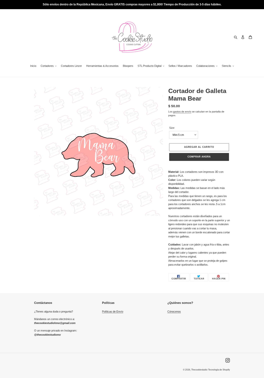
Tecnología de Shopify (219, 369)
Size (171, 127)
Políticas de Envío (112, 311)
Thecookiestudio (199, 369)
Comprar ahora (199, 156)
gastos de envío (182, 111)
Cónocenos (174, 311)
